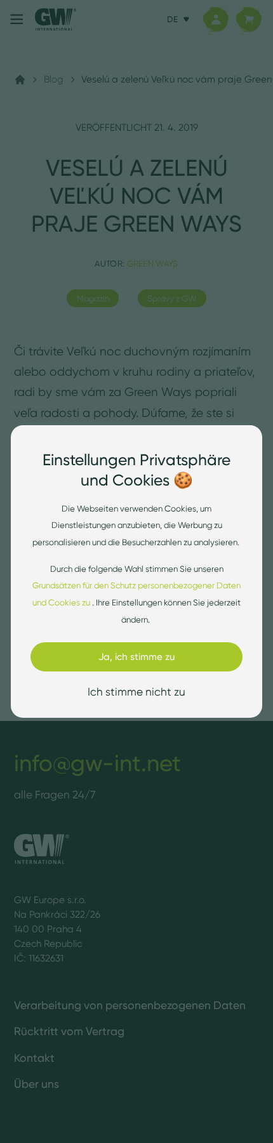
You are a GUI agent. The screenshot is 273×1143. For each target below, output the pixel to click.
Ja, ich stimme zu (136, 657)
